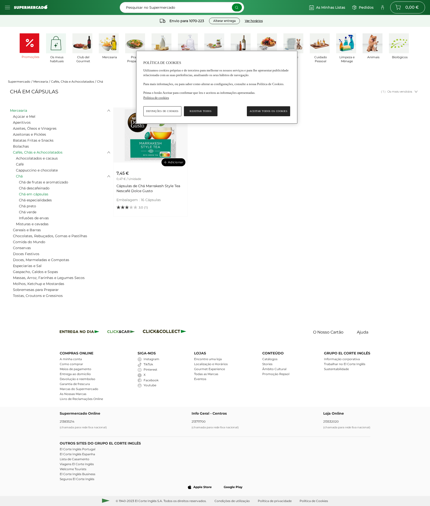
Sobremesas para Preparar (36, 289)
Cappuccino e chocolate (37, 170)
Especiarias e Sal (27, 266)
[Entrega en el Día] (165, 332)
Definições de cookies (162, 111)
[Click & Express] (79, 332)
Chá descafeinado (34, 188)
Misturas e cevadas (32, 224)
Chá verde (27, 212)
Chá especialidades (35, 200)
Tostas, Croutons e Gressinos (38, 295)
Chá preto (27, 206)
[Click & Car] (121, 332)
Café (20, 164)
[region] (217, 87)
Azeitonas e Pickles (29, 134)
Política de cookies (156, 98)
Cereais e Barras (27, 230)
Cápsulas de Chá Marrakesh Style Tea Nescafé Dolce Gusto (148, 188)
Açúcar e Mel (24, 116)
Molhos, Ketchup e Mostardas (38, 283)
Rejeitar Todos (201, 111)
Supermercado (19, 81)
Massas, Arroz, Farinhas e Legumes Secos (49, 278)
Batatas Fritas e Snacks (33, 140)
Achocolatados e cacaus (37, 158)
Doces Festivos (26, 254)
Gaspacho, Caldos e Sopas (35, 272)
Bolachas (21, 146)
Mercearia (40, 81)
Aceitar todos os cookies (268, 111)
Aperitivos (22, 122)
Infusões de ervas (34, 218)
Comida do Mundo (29, 242)
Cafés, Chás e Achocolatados (72, 81)
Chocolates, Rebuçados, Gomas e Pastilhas (50, 236)
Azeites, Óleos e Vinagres (34, 128)
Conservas (22, 248)
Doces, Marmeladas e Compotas (41, 260)
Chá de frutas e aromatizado (43, 182)
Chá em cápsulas (33, 194)
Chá (100, 81)
